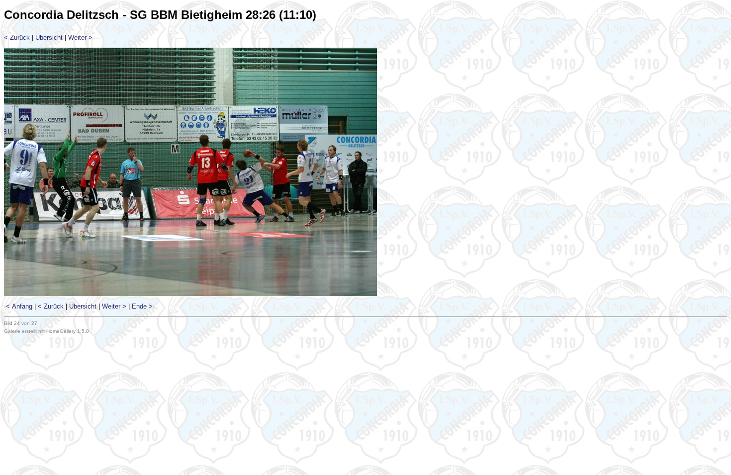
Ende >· (143, 306)
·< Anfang (18, 306)
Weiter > (80, 37)
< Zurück (17, 37)
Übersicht (49, 37)
